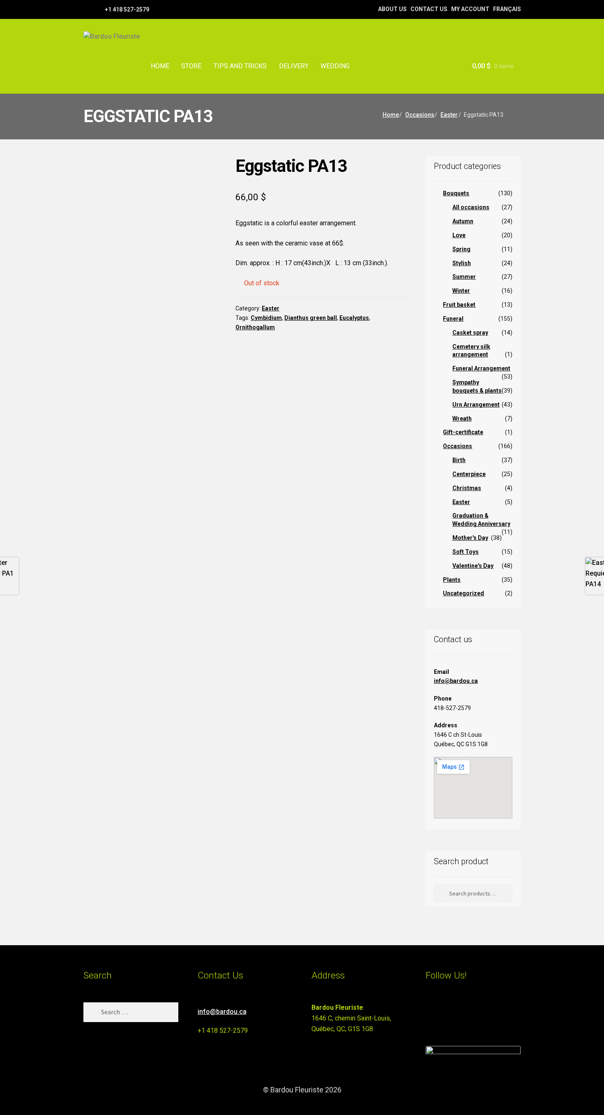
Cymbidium (266, 318)
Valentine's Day (472, 565)
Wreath (462, 418)
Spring (461, 249)
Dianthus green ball (310, 318)
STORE (191, 66)
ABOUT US (392, 9)
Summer (464, 276)
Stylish (461, 263)
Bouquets (456, 193)
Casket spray (470, 332)
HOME (160, 66)
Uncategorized (463, 593)
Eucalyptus (354, 318)
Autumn (462, 221)
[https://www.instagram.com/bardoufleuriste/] (97, 9)
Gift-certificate (463, 432)
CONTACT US (428, 9)
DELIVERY (294, 66)
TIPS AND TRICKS (240, 66)
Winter (461, 290)
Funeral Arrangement (481, 368)
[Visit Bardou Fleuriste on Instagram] (431, 1011)
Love (459, 235)
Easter (449, 114)
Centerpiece (469, 474)
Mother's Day (470, 537)
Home (391, 114)
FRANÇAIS (507, 9)
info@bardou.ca (456, 681)
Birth (459, 460)
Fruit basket (459, 304)
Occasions (419, 114)
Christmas (466, 488)
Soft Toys (465, 551)
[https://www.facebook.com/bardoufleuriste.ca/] (87, 9)
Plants (452, 579)
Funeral (453, 318)
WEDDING (335, 66)
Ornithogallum (255, 327)
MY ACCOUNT (470, 9)
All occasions (470, 207)
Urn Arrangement (476, 404)
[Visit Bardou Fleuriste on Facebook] (446, 1011)
